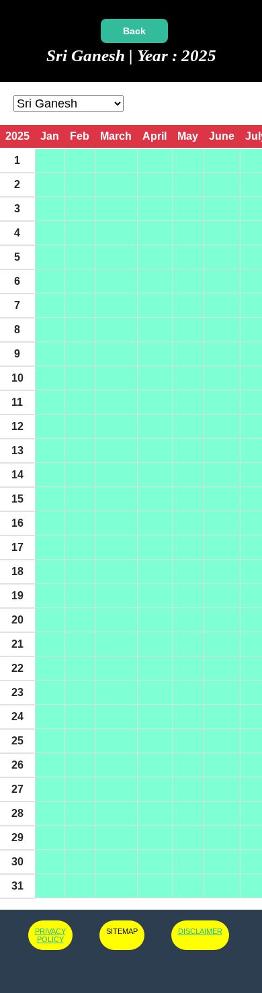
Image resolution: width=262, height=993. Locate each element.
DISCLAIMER (200, 931)
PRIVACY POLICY (50, 935)
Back (134, 31)
